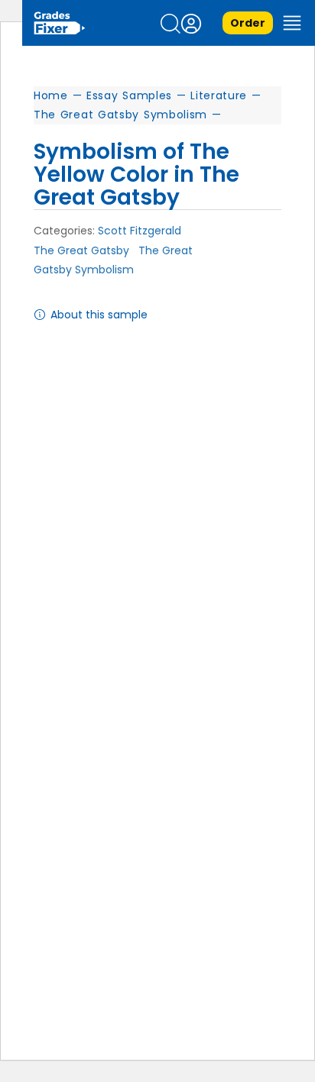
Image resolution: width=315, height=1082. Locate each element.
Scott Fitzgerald (139, 230)
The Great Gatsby (81, 250)
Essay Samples (129, 95)
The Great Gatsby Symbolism (120, 114)
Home (51, 95)
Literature (218, 95)
